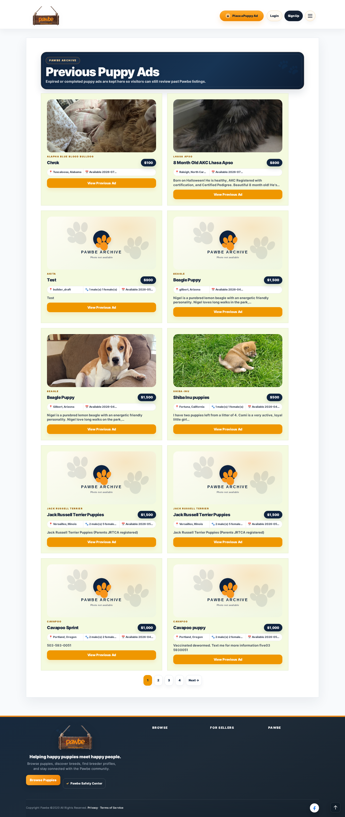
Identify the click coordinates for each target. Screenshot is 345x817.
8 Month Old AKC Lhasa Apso (203, 162)
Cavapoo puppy (189, 627)
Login (274, 16)
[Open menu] (310, 16)
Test (51, 279)
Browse (160, 728)
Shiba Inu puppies (191, 397)
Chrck (53, 162)
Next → (194, 680)
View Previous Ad (101, 183)
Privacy (92, 807)
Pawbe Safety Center (84, 783)
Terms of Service (112, 807)
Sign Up (293, 16)
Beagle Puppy (187, 279)
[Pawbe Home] (46, 16)
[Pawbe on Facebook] (314, 807)
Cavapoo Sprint (63, 627)
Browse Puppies (43, 780)
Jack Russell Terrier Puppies (75, 514)
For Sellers (222, 728)
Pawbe (274, 728)
